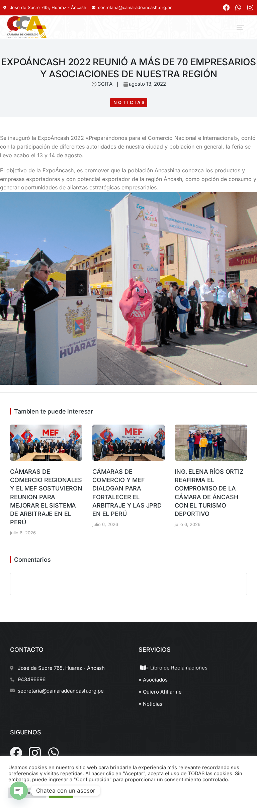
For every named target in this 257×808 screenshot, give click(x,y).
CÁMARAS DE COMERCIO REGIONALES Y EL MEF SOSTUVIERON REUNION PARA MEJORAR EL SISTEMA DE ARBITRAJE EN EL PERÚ (46, 497)
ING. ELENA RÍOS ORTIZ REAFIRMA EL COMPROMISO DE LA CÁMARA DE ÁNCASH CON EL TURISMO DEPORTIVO (209, 492)
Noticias (129, 102)
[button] (240, 27)
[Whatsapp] (238, 7)
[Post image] (46, 443)
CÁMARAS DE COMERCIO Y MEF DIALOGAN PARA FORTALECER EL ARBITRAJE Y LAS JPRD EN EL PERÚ (127, 492)
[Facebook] (226, 7)
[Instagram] (250, 7)
